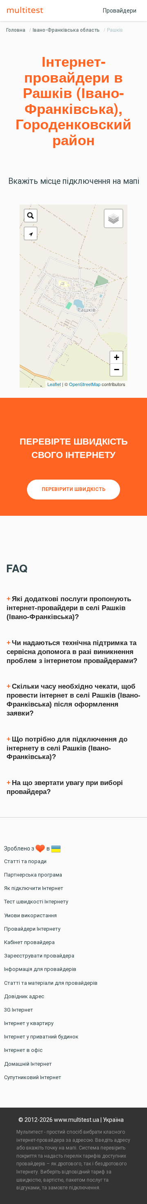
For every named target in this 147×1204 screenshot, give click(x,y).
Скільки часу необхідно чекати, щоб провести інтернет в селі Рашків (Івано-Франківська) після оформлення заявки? (73, 700)
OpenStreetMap (84, 384)
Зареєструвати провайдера (39, 956)
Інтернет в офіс (23, 1050)
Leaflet (54, 384)
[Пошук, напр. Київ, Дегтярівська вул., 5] (30, 215)
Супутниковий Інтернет (32, 1077)
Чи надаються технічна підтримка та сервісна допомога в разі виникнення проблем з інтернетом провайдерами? (72, 652)
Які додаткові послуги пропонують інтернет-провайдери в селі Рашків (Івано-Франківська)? (69, 608)
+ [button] (116, 357)
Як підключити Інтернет (33, 888)
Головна (15, 30)
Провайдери (119, 10)
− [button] (116, 369)
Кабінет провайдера (29, 942)
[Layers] (113, 218)
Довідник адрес (24, 996)
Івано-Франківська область (66, 30)
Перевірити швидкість (73, 489)
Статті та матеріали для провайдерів (51, 983)
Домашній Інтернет (28, 1064)
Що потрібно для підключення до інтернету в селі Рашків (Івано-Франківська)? (67, 748)
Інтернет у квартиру (28, 1023)
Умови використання (30, 915)
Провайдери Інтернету (32, 929)
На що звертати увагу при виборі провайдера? (65, 787)
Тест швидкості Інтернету (36, 902)
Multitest (27, 10)
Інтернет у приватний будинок (41, 1037)
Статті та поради (25, 861)
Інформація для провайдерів (40, 969)
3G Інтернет (18, 1010)
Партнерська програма (33, 875)
